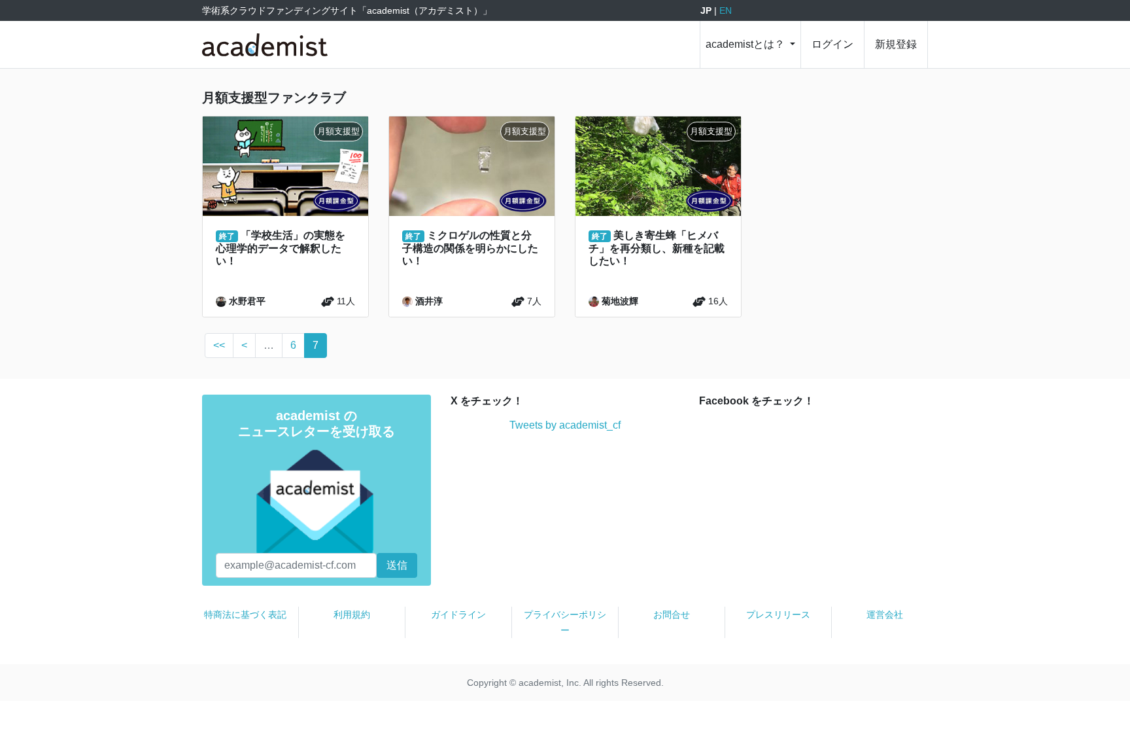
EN (725, 10)
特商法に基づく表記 (245, 614)
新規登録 (896, 44)
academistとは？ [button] (746, 44)
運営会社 (884, 614)
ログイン (832, 44)
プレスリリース (778, 614)
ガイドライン (458, 614)
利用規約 (352, 614)
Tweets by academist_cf (565, 425)
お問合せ (671, 614)
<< (219, 345)
